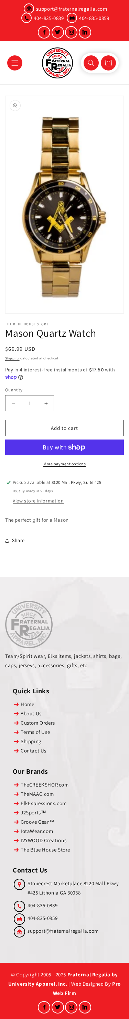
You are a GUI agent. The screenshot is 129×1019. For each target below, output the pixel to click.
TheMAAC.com (37, 794)
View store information (38, 501)
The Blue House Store (45, 849)
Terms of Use (35, 732)
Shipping (12, 358)
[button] (14, 63)
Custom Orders (38, 722)
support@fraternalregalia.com (71, 9)
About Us (31, 713)
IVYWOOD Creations (43, 840)
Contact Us (33, 750)
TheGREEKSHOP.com (45, 784)
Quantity (13, 390)
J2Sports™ (33, 812)
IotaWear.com (37, 831)
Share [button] (18, 540)
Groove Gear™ (37, 822)
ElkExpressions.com (44, 803)
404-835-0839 (49, 18)
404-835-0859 (94, 18)
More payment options (64, 463)
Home (27, 704)
